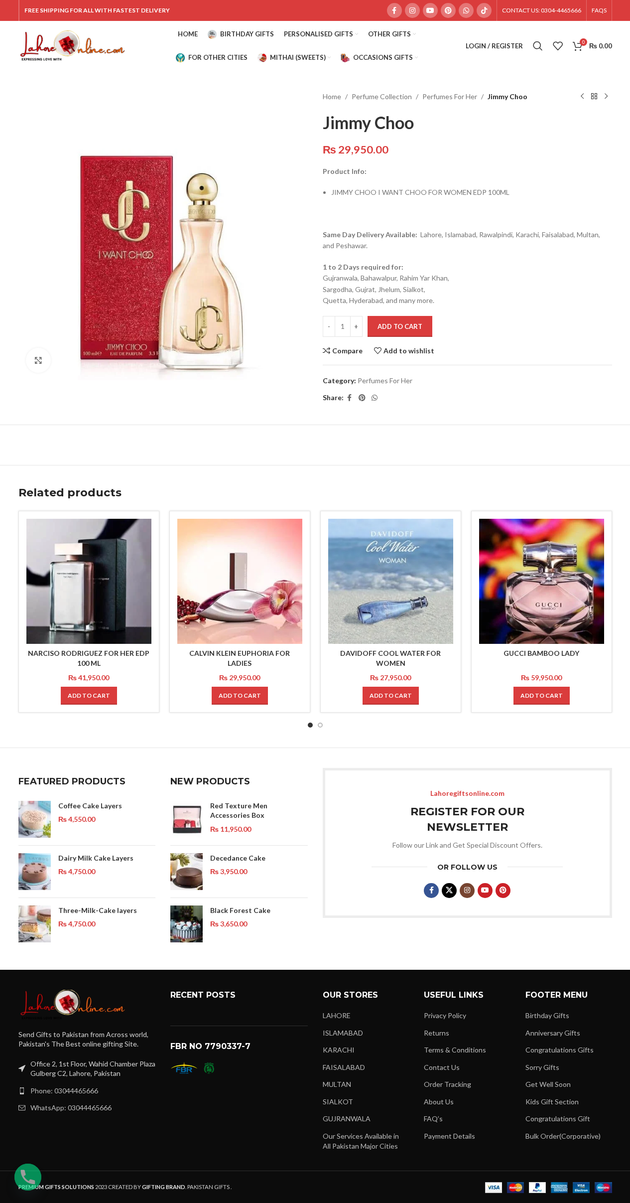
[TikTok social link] (484, 10)
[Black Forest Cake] (186, 923)
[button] (89, 696)
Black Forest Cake (240, 910)
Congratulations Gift (557, 1118)
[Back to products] (594, 97)
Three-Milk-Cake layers (97, 910)
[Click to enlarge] (38, 360)
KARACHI (339, 1050)
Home (332, 96)
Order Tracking (447, 1084)
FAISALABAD (344, 1067)
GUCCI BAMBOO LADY (541, 653)
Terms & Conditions (455, 1050)
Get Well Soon (548, 1084)
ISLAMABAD (343, 1033)
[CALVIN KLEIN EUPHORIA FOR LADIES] (239, 581)
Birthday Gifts (547, 1015)
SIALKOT (338, 1101)
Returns (436, 1033)
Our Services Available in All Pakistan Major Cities (361, 1141)
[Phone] (27, 1177)
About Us (439, 1101)
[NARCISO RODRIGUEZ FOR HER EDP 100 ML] (88, 581)
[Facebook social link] (394, 10)
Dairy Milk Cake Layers (95, 858)
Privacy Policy (445, 1015)
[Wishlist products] (558, 46)
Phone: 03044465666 (64, 1090)
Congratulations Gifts (559, 1050)
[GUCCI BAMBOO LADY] (541, 581)
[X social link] (449, 890)
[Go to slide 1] (310, 725)
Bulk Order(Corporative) (563, 1136)
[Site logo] (73, 45)
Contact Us (442, 1067)
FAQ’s (433, 1118)
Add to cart (400, 326)
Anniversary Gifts (552, 1033)
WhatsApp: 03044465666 (71, 1107)
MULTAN (337, 1084)
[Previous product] (582, 97)
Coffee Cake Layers (90, 805)
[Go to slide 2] (320, 725)
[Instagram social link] (412, 10)
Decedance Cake (237, 858)
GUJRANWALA (347, 1118)
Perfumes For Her (449, 96)
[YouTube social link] (430, 10)
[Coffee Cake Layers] (34, 819)
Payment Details (449, 1136)
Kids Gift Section (552, 1101)
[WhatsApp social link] (466, 10)
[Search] (538, 46)
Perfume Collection (382, 96)
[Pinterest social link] (448, 10)
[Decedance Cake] (186, 871)
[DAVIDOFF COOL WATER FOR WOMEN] (390, 581)
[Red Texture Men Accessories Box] (186, 819)
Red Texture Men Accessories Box (238, 810)
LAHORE (337, 1015)
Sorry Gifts (542, 1067)
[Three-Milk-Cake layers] (34, 923)
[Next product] (606, 97)
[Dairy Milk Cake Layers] (34, 871)
